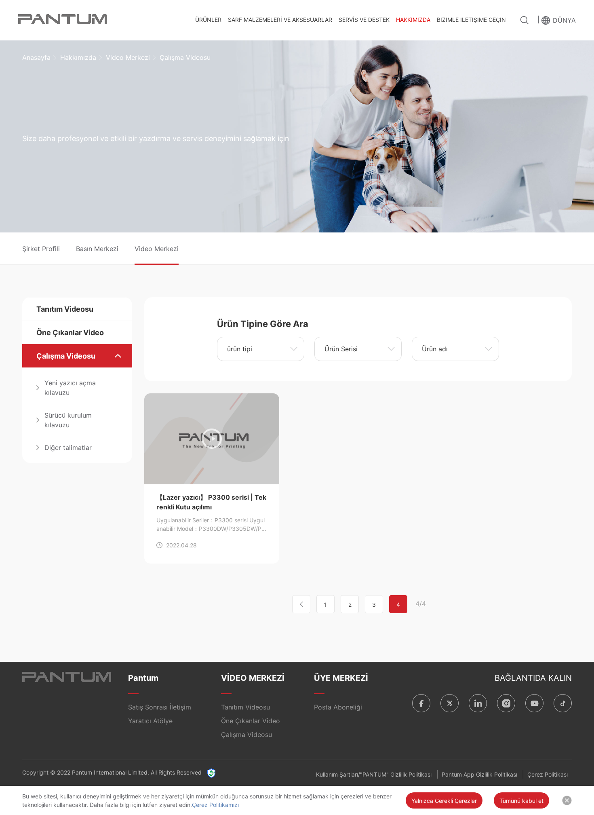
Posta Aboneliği (338, 707)
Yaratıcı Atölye (150, 721)
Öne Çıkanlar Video (70, 332)
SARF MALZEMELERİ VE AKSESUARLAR (280, 19)
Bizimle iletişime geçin (471, 19)
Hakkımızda (413, 19)
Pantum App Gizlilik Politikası (479, 774)
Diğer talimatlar (68, 447)
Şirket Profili (41, 249)
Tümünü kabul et (521, 800)
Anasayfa (36, 57)
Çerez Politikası (547, 774)
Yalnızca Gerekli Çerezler (444, 800)
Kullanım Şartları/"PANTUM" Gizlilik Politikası (374, 774)
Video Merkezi (128, 57)
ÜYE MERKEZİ (341, 678)
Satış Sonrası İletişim (159, 707)
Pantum (143, 678)
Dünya (564, 20)
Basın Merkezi (97, 249)
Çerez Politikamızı (215, 804)
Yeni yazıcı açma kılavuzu (70, 388)
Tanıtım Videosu (64, 309)
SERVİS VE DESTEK (364, 19)
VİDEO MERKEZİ (252, 678)
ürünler (208, 19)
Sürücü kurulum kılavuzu (68, 420)
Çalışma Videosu (65, 356)
